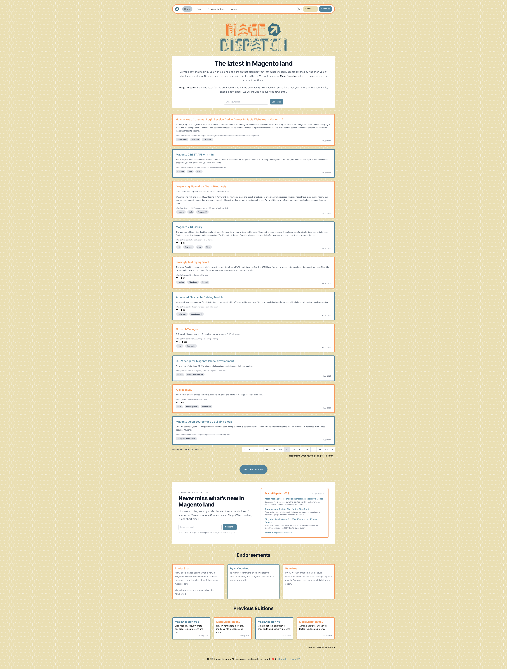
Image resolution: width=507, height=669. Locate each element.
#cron (179, 346)
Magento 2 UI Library (189, 227)
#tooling (180, 171)
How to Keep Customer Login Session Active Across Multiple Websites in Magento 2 (229, 119)
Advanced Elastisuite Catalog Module (200, 297)
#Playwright (202, 212)
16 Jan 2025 (326, 347)
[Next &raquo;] (332, 449)
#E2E (191, 212)
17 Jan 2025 (326, 315)
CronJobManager (187, 329)
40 (280, 449)
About (234, 9)
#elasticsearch (196, 314)
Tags (199, 9)
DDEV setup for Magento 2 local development (205, 361)
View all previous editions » (321, 647)
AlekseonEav (184, 389)
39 (274, 449)
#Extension (181, 314)
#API (190, 171)
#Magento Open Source (186, 438)
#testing (180, 212)
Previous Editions (216, 9)
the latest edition (318, 494)
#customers (182, 139)
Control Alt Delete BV (289, 659)
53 (326, 449)
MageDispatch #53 (277, 493)
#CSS (199, 247)
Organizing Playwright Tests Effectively (201, 186)
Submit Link (310, 9)
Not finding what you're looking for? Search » (312, 455)
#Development (191, 407)
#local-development (195, 375)
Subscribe (325, 9)
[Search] (299, 9)
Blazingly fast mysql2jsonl (192, 262)
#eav (179, 407)
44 (307, 449)
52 (320, 449)
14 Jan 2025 (326, 376)
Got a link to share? (253, 469)
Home (187, 9)
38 (267, 449)
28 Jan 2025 (326, 141)
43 (300, 449)
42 (293, 449)
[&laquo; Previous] (244, 449)
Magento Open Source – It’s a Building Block (204, 421)
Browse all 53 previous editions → (278, 532)
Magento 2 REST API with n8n (195, 154)
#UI (178, 247)
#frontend (207, 139)
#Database (193, 282)
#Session (195, 139)
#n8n (199, 171)
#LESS (208, 247)
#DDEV (179, 375)
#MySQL (205, 282)
